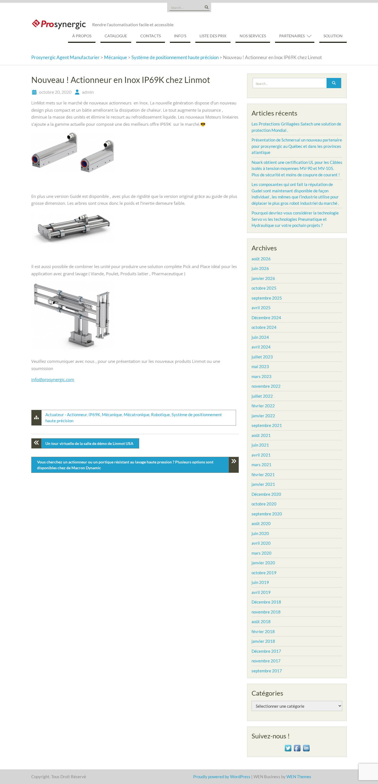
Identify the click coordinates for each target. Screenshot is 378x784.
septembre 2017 (267, 670)
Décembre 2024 (266, 317)
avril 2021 (261, 454)
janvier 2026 (263, 278)
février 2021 (263, 474)
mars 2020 (261, 552)
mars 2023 (261, 376)
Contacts (150, 35)
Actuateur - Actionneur (66, 414)
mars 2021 (261, 464)
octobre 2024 (264, 327)
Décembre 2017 (266, 651)
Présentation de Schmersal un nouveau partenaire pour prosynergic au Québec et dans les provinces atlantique (297, 146)
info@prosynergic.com (52, 379)
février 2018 (263, 631)
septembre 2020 (267, 513)
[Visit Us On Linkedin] (306, 747)
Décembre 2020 (266, 494)
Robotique (160, 414)
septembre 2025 (267, 297)
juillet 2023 (262, 356)
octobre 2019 (264, 572)
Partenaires (292, 35)
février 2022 (263, 405)
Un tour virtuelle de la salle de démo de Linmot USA (89, 443)
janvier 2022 (263, 415)
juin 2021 (260, 444)
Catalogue (116, 35)
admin (88, 92)
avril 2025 (261, 307)
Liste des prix (213, 35)
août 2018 (261, 621)
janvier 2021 (263, 484)
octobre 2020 (264, 503)
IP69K (94, 414)
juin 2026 (260, 268)
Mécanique (112, 414)
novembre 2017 (266, 660)
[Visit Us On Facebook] (297, 747)
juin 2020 (260, 533)
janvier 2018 (263, 641)
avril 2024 (261, 346)
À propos (81, 35)
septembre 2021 (267, 425)
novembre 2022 (266, 386)
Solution (333, 35)
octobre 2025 (264, 287)
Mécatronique (136, 414)
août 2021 (261, 435)
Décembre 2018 (266, 601)
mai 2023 (260, 366)
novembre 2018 (266, 611)
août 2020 (261, 523)
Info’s (180, 35)
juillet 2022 (262, 396)
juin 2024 (260, 337)
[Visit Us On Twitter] (287, 747)
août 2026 (261, 258)
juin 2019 (260, 582)
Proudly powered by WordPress (221, 776)
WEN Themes (298, 776)
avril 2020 (261, 543)
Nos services (253, 35)
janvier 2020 (263, 562)
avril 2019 (261, 592)
